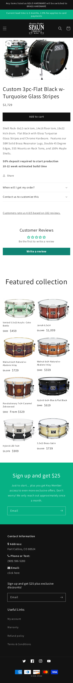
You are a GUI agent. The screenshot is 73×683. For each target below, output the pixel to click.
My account (14, 619)
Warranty (13, 627)
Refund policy (15, 635)
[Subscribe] (61, 511)
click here (13, 573)
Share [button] (10, 175)
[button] (5, 28)
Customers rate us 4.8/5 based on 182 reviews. (31, 213)
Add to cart (36, 116)
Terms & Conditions (19, 644)
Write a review (36, 251)
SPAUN (39, 676)
